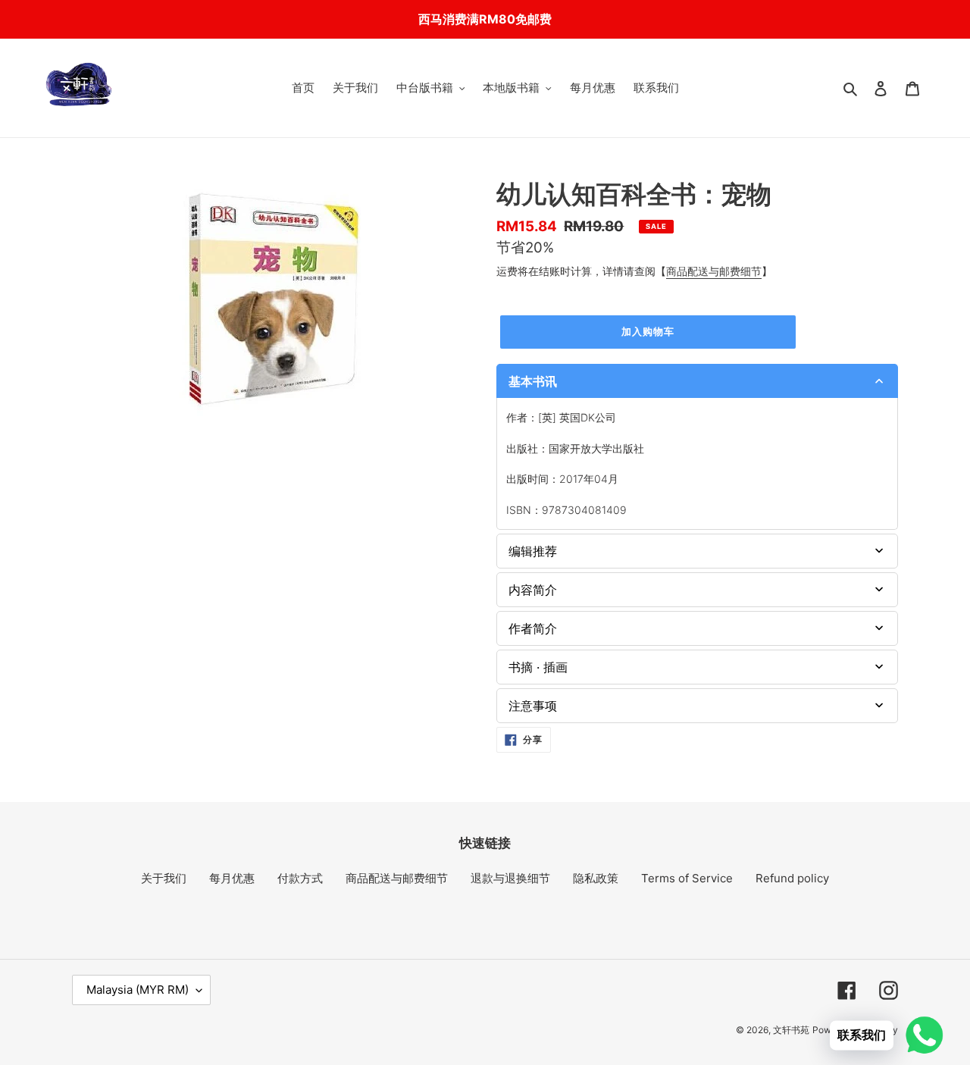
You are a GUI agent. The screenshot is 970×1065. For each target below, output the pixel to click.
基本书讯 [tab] (532, 381)
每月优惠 (232, 878)
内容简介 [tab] (532, 589)
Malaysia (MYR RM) (137, 989)
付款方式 (300, 878)
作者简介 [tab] (532, 628)
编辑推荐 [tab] (532, 551)
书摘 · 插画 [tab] (538, 667)
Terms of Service (687, 878)
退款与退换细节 (510, 878)
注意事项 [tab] (532, 705)
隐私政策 (595, 878)
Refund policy (792, 878)
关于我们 (163, 878)
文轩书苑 (791, 1029)
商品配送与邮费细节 (714, 271)
